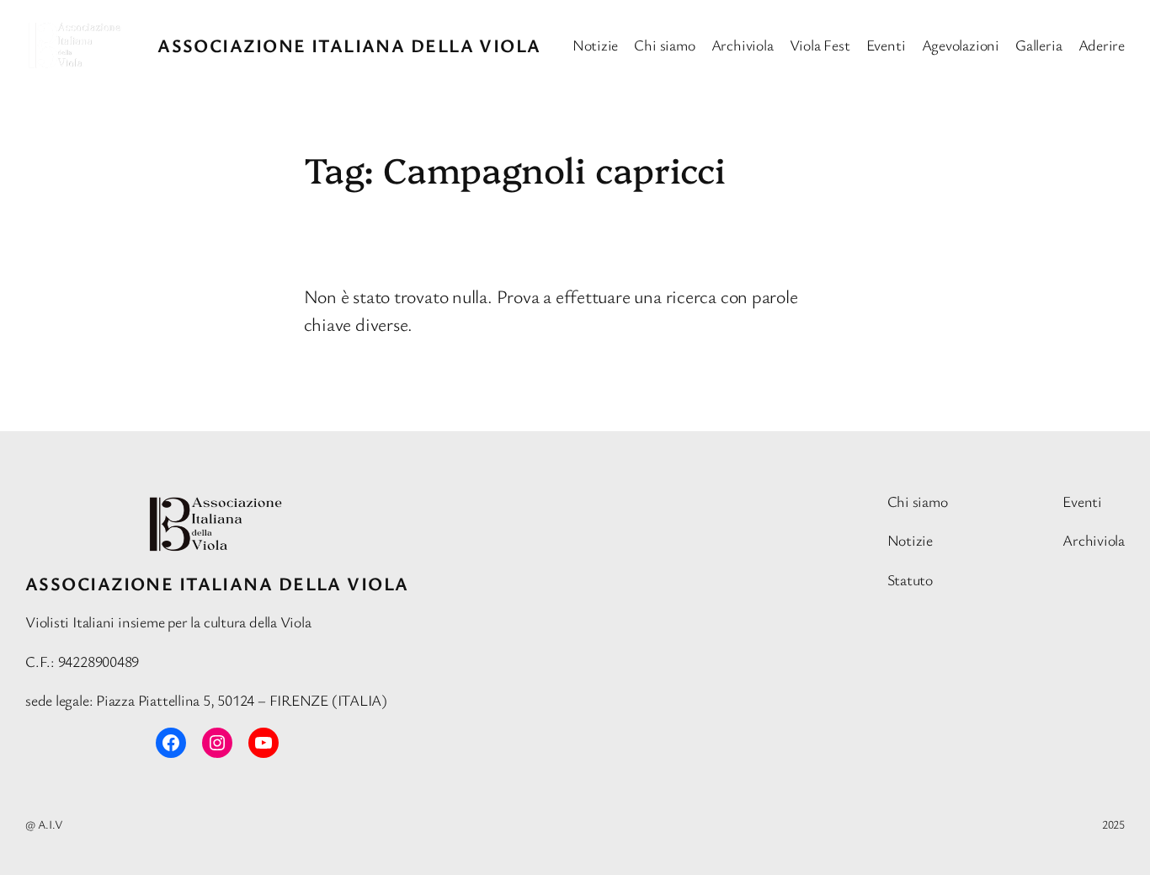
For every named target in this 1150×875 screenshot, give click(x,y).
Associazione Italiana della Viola (349, 45)
